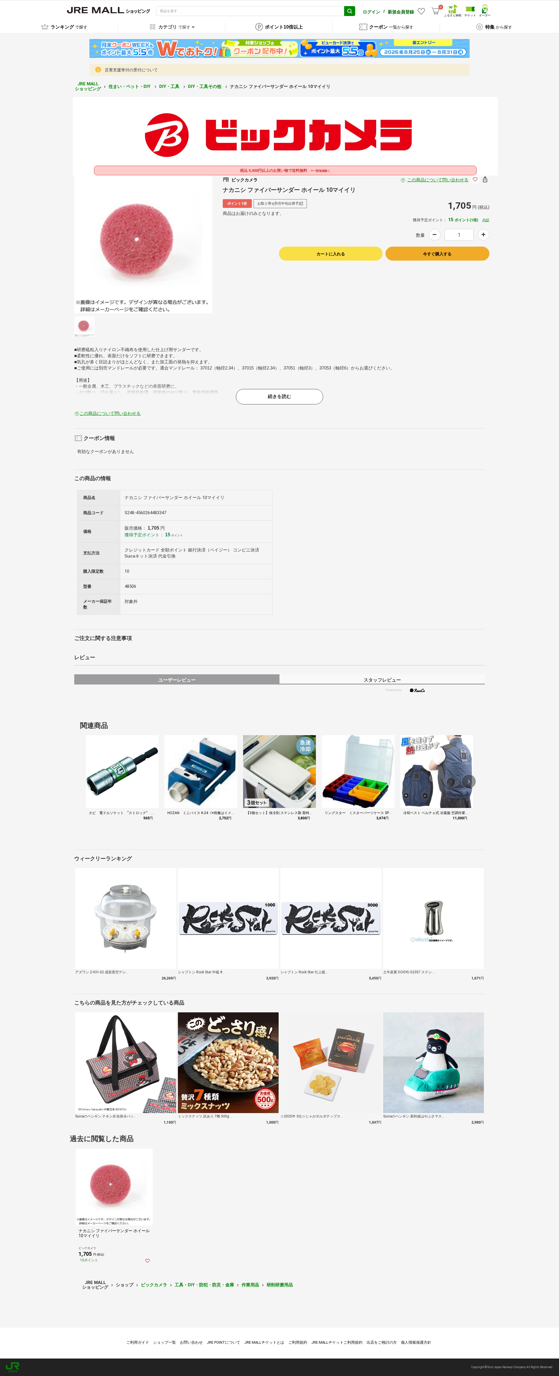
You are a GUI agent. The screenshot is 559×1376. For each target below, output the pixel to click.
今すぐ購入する (437, 254)
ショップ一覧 (164, 1342)
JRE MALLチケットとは (264, 1342)
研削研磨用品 (280, 1284)
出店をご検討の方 (382, 1342)
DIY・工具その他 (205, 86)
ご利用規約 (297, 1342)
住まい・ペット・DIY (130, 86)
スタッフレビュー (382, 680)
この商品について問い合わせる (437, 180)
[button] (468, 781)
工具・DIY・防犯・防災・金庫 (204, 1284)
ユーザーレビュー (177, 680)
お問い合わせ (191, 1342)
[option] (143, 244)
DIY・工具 (170, 86)
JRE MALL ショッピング (88, 86)
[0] (435, 11)
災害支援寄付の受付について (131, 70)
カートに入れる (330, 254)
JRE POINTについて (223, 1342)
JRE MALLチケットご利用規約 (336, 1342)
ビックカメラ (154, 1284)
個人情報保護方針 (416, 1342)
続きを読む (279, 396)
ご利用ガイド (137, 1342)
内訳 (485, 220)
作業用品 (250, 1284)
